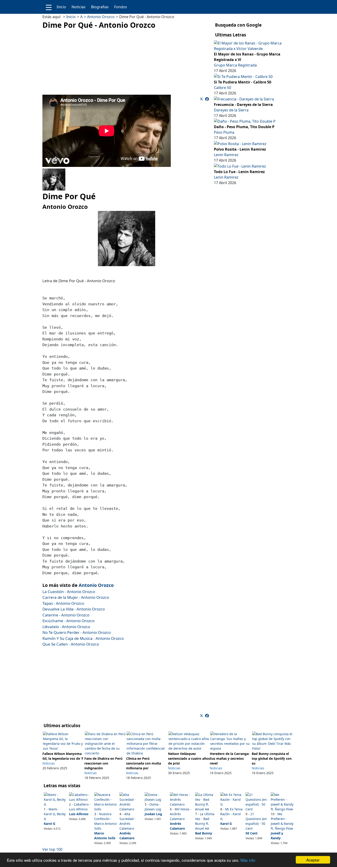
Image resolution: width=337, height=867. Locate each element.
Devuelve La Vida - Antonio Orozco (73, 609)
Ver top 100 (52, 849)
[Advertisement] (126, 62)
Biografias (100, 6)
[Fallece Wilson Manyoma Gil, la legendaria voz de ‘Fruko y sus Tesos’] (63, 741)
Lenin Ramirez (226, 154)
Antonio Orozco (96, 585)
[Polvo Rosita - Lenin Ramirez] (240, 143)
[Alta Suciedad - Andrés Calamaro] (130, 801)
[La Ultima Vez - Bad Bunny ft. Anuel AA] (206, 801)
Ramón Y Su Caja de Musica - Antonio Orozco (83, 638)
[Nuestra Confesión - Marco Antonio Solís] (105, 801)
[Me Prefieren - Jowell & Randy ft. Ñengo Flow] (282, 801)
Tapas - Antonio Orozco (63, 603)
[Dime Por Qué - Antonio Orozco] (207, 99)
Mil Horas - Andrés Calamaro (180, 814)
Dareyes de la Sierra (231, 110)
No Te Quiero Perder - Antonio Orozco (76, 632)
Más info (247, 860)
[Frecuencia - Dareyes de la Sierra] (244, 98)
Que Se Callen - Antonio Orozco (70, 644)
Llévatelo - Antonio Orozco (66, 626)
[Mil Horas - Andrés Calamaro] (181, 799)
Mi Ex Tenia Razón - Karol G (231, 814)
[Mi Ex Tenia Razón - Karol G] (231, 799)
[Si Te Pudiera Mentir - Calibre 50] (243, 76)
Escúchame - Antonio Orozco (68, 620)
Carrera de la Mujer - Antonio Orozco (75, 597)
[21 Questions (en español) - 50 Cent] (257, 801)
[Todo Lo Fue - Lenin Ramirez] (240, 165)
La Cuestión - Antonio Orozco (68, 591)
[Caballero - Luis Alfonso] (80, 797)
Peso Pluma (224, 132)
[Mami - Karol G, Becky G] (55, 799)
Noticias (79, 6)
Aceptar (313, 860)
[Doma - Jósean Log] (156, 797)
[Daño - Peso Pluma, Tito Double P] (245, 121)
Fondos (120, 6)
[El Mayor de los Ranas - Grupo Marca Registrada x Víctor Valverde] (252, 45)
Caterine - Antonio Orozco (65, 615)
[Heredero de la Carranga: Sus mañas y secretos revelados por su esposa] (230, 741)
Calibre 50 (222, 87)
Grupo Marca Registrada (235, 65)
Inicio (61, 6)
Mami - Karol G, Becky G (55, 814)
